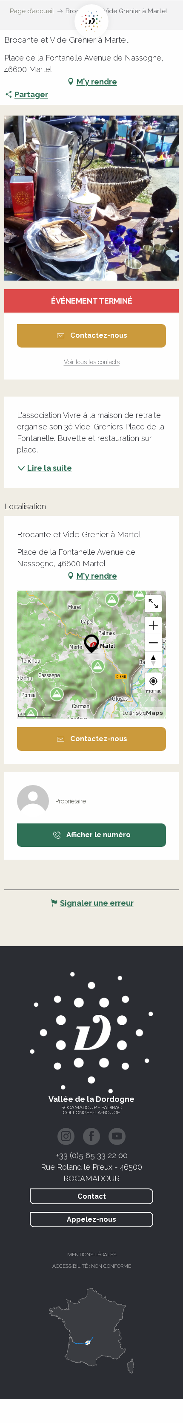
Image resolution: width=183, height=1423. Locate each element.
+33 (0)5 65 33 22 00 (92, 1155)
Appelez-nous (91, 1219)
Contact (91, 1196)
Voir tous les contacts (92, 362)
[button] (91, 198)
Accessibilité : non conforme (91, 1266)
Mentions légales (91, 1254)
